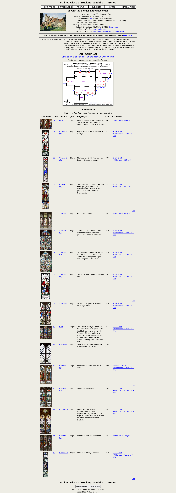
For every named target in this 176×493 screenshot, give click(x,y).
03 (54, 158)
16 (54, 453)
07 (54, 252)
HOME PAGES (49, 7)
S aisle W (63, 303)
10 (54, 327)
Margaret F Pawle (119, 366)
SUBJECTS (96, 7)
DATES (112, 7)
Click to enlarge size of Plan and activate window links (88, 57)
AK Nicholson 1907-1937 (122, 160)
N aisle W (63, 344)
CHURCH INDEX (65, 7)
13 (54, 388)
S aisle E (62, 213)
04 (54, 184)
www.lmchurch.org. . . (101, 29)
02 (54, 131)
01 (54, 120)
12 (54, 366)
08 (54, 274)
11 (54, 344)
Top (133, 211)
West (61, 327)
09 (54, 303)
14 (54, 409)
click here (127, 35)
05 (54, 213)
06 (54, 231)
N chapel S (63, 453)
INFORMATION (128, 7)
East (61, 120)
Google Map (113, 27)
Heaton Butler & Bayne (121, 120)
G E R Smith (117, 131)
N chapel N (63, 409)
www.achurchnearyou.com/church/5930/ (108, 31)
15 (54, 436)
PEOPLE (80, 7)
